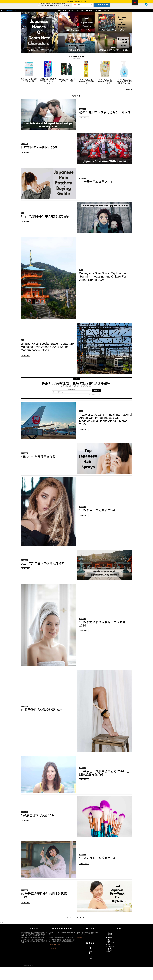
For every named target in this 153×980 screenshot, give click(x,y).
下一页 (82, 918)
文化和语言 (71, 10)
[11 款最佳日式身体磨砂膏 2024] (104, 711)
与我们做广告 (52, 948)
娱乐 (108, 939)
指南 (64, 10)
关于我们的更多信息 (54, 944)
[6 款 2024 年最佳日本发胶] (104, 458)
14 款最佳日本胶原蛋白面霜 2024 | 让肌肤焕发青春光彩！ (104, 773)
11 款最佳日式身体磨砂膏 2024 (41, 710)
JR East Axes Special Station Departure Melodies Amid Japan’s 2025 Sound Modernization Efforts (47, 347)
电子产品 (109, 937)
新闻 (81, 411)
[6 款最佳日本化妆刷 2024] (104, 816)
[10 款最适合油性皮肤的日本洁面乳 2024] (48, 625)
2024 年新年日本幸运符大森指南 (42, 563)
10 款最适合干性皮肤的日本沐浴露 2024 (44, 895)
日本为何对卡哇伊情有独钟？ (40, 147)
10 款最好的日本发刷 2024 (97, 858)
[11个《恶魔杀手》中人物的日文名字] (104, 217)
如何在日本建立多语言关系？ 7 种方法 (105, 112)
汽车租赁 (109, 934)
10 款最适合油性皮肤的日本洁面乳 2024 (102, 623)
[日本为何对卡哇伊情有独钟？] (104, 148)
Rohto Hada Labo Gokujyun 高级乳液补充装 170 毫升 (105, 81)
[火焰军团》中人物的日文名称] (113, 22)
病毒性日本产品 (74, 1)
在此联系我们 (81, 937)
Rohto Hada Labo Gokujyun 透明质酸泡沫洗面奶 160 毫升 (124, 81)
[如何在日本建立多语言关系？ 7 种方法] (48, 114)
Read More (83, 117)
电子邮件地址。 (71, 389)
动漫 (39, 47)
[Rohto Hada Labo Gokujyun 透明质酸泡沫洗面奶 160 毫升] (124, 69)
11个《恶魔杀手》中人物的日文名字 (45, 216)
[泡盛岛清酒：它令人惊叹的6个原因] (113, 43)
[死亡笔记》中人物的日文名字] (39, 32)
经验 (59, 10)
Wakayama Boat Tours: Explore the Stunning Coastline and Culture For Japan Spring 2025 (102, 276)
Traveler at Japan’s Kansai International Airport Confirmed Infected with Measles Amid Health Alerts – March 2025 (105, 419)
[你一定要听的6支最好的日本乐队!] (76, 22)
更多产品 (128, 89)
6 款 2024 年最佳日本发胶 (38, 456)
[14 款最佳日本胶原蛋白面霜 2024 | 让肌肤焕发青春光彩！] (48, 774)
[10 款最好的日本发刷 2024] (48, 859)
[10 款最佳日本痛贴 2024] (48, 183)
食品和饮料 (80, 10)
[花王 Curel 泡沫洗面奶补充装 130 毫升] (29, 69)
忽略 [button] (85, 1)
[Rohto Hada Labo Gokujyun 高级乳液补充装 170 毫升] (105, 69)
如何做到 (109, 948)
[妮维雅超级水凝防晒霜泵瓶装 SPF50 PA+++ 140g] (48, 69)
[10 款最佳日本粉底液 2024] (48, 511)
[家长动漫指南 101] (76, 43)
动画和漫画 (98, 10)
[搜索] (151, 10)
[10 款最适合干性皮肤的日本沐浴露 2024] (104, 896)
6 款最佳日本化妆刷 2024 (38, 815)
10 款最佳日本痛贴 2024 (95, 181)
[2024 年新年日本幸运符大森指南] (104, 565)
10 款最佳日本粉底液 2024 (97, 510)
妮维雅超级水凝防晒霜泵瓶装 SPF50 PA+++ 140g (48, 81)
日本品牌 (106, 10)
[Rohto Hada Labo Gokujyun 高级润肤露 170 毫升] (86, 69)
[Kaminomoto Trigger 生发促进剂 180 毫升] (67, 69)
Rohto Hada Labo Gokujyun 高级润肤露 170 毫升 (86, 81)
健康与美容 (89, 10)
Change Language (102, 4)
